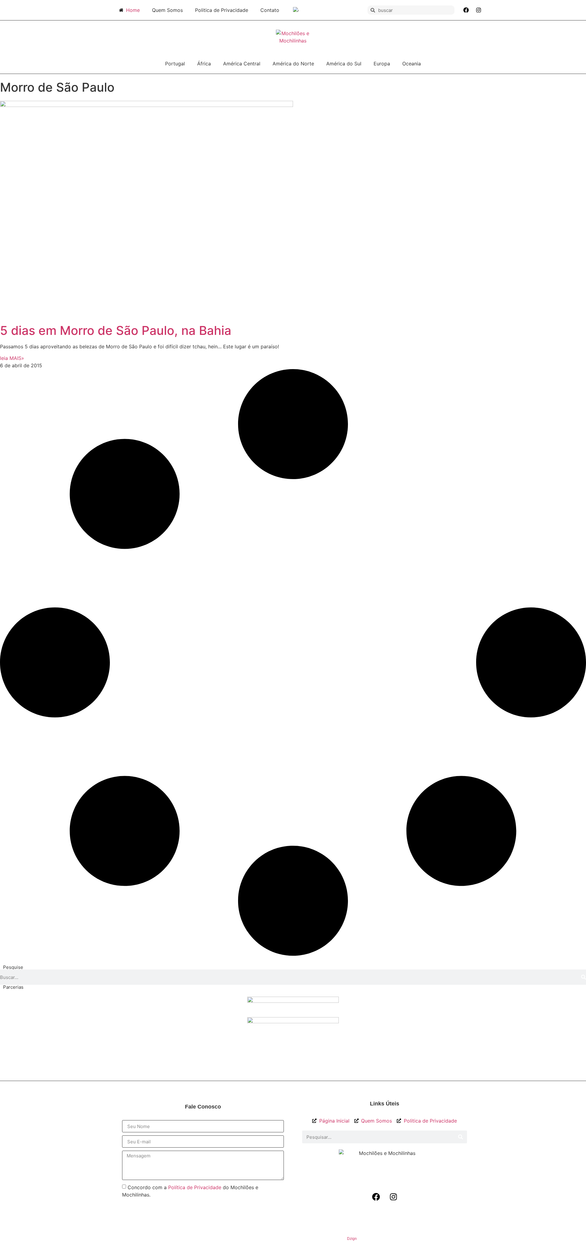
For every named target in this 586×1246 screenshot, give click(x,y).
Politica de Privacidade (221, 10)
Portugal (175, 63)
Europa (382, 63)
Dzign (352, 1239)
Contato (269, 10)
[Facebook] (466, 10)
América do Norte (293, 63)
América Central (241, 63)
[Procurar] (583, 977)
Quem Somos (167, 10)
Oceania (411, 63)
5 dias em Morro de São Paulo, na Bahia (115, 330)
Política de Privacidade (194, 1187)
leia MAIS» (12, 358)
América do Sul (343, 63)
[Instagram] (478, 10)
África (204, 63)
